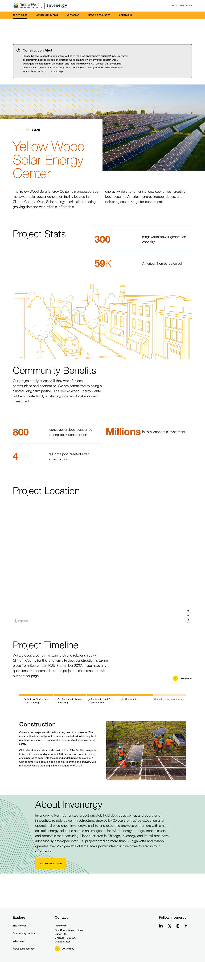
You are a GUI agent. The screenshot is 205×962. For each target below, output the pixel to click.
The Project (20, 15)
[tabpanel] (102, 740)
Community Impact (47, 15)
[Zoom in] (188, 610)
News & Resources (99, 15)
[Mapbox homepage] (21, 621)
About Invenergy (182, 5)
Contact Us (125, 15)
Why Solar (73, 15)
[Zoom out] (188, 615)
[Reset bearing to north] (188, 620)
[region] (102, 566)
